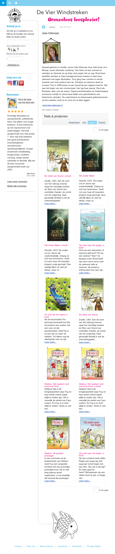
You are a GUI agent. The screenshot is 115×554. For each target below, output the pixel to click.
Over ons (31, 546)
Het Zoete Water (86, 176)
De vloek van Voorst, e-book (57, 176)
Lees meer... (50, 203)
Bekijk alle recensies (17, 186)
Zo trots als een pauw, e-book (56, 315)
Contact (18, 546)
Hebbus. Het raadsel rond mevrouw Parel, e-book (91, 385)
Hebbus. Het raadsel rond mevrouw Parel (56, 385)
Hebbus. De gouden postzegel (53, 454)
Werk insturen (46, 546)
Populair (102, 122)
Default (91, 122)
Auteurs (52, 27)
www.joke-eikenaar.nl (52, 105)
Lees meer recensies (17, 181)
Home (43, 27)
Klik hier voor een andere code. (17, 53)
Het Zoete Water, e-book (56, 245)
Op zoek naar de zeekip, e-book (92, 246)
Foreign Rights (94, 546)
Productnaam (74, 122)
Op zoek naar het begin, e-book (91, 454)
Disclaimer (77, 546)
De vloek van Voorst (88, 315)
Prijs (84, 122)
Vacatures (62, 546)
